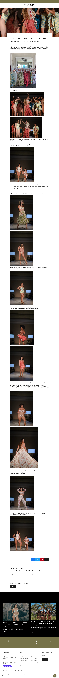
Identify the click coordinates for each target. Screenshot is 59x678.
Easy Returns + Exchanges (8, 643)
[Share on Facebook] (33, 560)
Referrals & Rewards (23, 660)
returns (32, 1)
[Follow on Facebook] (3, 670)
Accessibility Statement (25, 674)
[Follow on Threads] (12, 670)
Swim (7, 5)
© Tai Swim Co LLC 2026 (6, 674)
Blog (21, 665)
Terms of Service (39, 570)
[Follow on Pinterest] (15, 670)
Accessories (15, 5)
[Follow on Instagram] (9, 670)
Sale (19, 5)
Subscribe (45, 659)
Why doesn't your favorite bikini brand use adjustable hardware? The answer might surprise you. (42, 623)
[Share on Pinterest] (42, 560)
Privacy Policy (31, 570)
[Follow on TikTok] (21, 670)
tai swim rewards (50, 643)
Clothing (10, 5)
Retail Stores (22, 656)
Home (4, 5)
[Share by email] (47, 560)
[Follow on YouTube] (18, 670)
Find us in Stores (37, 643)
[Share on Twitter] (37, 560)
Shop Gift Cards (34, 658)
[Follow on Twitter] (6, 670)
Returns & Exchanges (35, 662)
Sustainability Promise (24, 662)
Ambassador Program (24, 658)
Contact (32, 656)
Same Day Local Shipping (22, 643)
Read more (5, 631)
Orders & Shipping (34, 660)
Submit (13, 586)
